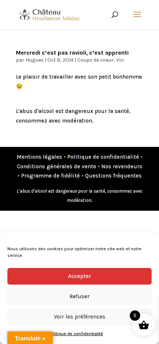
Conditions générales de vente (56, 166)
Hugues (35, 60)
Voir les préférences (79, 316)
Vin (120, 60)
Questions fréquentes (113, 175)
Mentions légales (39, 157)
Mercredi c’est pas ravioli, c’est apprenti (72, 52)
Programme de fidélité (50, 175)
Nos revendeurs (121, 166)
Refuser (79, 296)
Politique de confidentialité (76, 333)
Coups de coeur (95, 60)
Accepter (79, 276)
